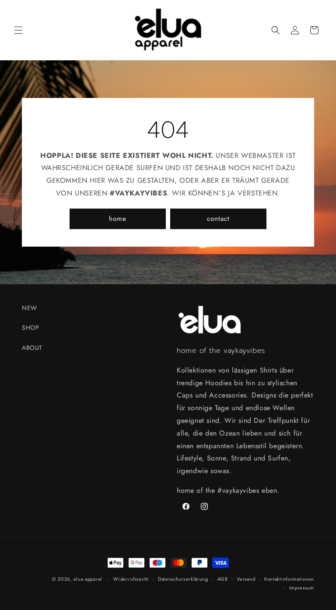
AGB (222, 578)
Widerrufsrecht (131, 578)
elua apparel (88, 578)
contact (218, 219)
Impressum (301, 587)
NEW (29, 307)
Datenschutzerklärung (183, 578)
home (117, 219)
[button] (18, 30)
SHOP (30, 327)
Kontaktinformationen (289, 578)
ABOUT (32, 347)
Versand (246, 578)
